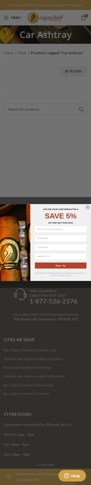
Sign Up (61, 265)
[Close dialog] (87, 207)
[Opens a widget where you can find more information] (72, 476)
